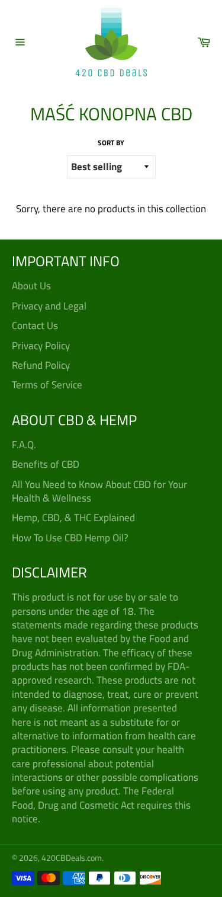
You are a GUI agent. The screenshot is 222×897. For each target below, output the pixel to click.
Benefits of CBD (45, 464)
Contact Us (35, 325)
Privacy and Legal (49, 306)
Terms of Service (47, 384)
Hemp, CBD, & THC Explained (73, 517)
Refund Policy (41, 365)
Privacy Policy (41, 345)
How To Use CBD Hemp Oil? (70, 537)
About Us (31, 285)
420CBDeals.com (71, 858)
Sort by (111, 143)
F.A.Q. (24, 444)
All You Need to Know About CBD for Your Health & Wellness (99, 491)
